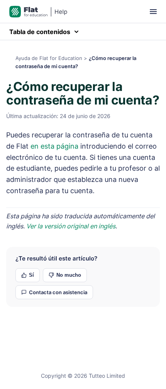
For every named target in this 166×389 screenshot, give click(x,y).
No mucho (68, 275)
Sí (31, 275)
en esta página (54, 146)
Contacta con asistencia (58, 292)
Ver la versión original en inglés (70, 226)
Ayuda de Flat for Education (48, 58)
